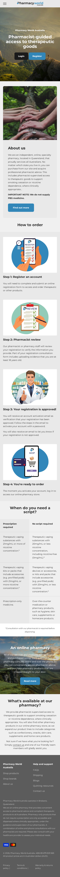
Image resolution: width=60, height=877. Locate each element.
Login (21, 56)
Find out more (21, 207)
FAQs (36, 770)
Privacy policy (6, 866)
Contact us (39, 791)
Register (37, 56)
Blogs (36, 780)
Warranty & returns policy (44, 866)
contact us (18, 744)
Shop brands (9, 778)
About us (8, 784)
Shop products (11, 773)
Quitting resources (43, 785)
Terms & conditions (22, 866)
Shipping (38, 775)
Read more (30, 681)
